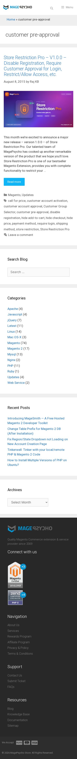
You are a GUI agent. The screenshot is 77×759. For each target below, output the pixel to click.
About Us (13, 625)
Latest (11, 326)
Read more (14, 181)
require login (46, 223)
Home (11, 19)
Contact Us (14, 675)
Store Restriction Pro (55, 229)
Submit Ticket (16, 681)
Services (13, 631)
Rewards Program (19, 636)
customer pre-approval (33, 212)
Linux (11, 331)
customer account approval (23, 206)
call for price (17, 201)
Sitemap (13, 725)
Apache (12, 309)
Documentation (17, 720)
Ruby (10, 371)
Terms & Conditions (20, 653)
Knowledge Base (18, 714)
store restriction (27, 229)
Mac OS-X (14, 337)
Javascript (14, 314)
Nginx (11, 360)
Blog (10, 708)
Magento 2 (15, 348)
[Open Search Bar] (51, 8)
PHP (10, 366)
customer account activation (47, 201)
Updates (28, 195)
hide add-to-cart (32, 218)
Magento (14, 195)
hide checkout (55, 218)
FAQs (10, 687)
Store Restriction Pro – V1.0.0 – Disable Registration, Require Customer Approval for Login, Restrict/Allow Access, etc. (35, 66)
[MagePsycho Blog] (17, 7)
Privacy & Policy (18, 648)
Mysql (11, 354)
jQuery (12, 320)
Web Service (16, 383)
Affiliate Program (18, 642)
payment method (24, 223)
